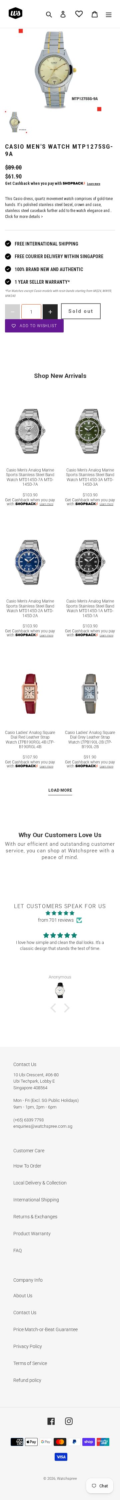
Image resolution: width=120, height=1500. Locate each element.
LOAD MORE (60, 790)
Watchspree (67, 1478)
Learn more (93, 183)
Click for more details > (24, 216)
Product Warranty (32, 1233)
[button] (55, 1008)
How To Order (27, 1166)
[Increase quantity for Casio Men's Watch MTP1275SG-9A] (50, 311)
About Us (22, 1295)
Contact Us (24, 1312)
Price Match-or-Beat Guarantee (45, 1329)
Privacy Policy (27, 1346)
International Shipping (36, 1199)
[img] (60, 913)
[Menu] (109, 14)
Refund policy (27, 1380)
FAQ (17, 1250)
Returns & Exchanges (35, 1216)
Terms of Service (30, 1363)
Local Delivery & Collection (40, 1182)
